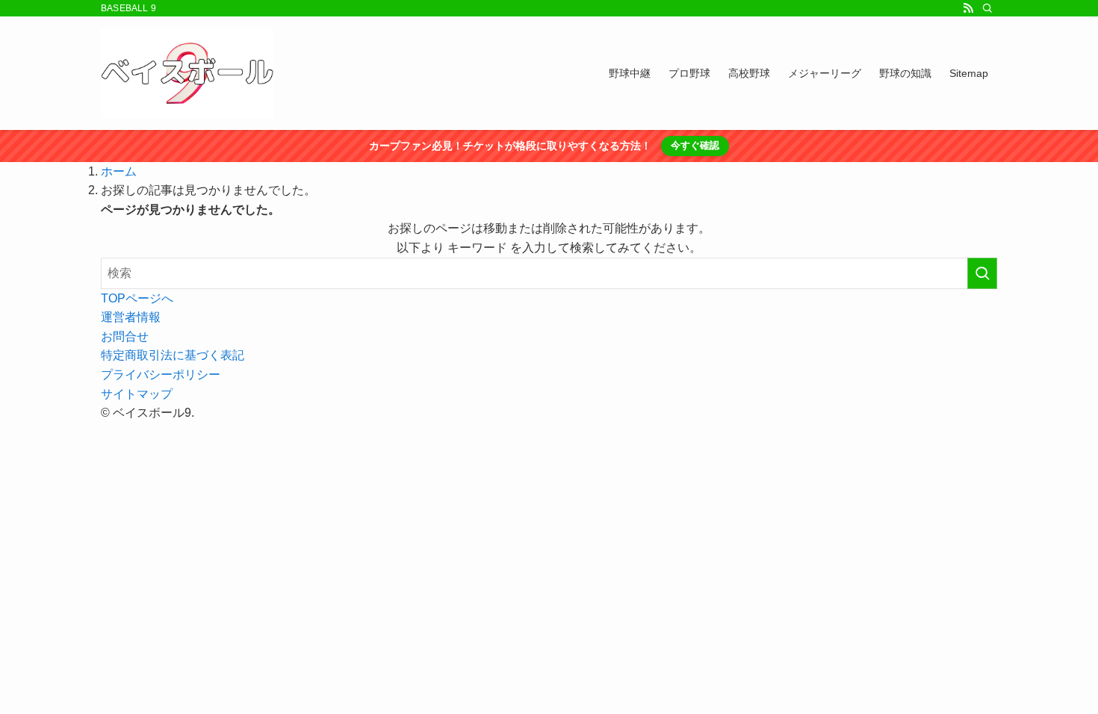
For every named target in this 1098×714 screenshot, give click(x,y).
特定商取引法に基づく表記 (172, 355)
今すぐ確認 (695, 145)
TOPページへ (137, 298)
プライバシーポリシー (160, 374)
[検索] (987, 8)
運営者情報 (131, 317)
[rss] (968, 8)
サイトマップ (137, 394)
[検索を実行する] (982, 273)
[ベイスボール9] (187, 73)
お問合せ (125, 336)
